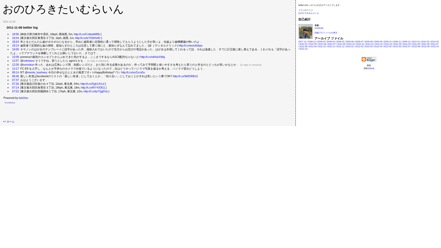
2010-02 (425, 41)
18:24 (15, 41)
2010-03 (435, 41)
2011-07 (435, 44)
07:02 (15, 91)
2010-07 (332, 44)
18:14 (15, 45)
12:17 (15, 68)
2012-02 (359, 46)
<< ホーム (8, 121)
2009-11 (397, 41)
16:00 (15, 49)
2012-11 (303, 49)
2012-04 (378, 46)
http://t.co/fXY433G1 (93, 87)
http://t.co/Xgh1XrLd (92, 83)
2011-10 (322, 46)
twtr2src (23, 97)
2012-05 (388, 46)
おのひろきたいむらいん (63, 9)
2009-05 (340, 41)
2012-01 (350, 46)
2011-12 (340, 46)
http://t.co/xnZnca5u (133, 72)
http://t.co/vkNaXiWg (152, 56)
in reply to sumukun (251, 65)
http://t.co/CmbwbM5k (87, 34)
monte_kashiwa (37, 72)
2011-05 (416, 44)
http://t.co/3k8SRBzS (185, 76)
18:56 (15, 34)
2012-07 (407, 46)
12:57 (15, 60)
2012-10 (435, 46)
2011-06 (425, 44)
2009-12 (406, 41)
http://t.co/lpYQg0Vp (96, 91)
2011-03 (397, 44)
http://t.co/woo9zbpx (190, 45)
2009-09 (378, 41)
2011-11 (331, 46)
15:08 (15, 56)
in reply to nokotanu (98, 61)
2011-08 (303, 46)
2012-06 (397, 46)
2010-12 (369, 44)
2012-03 (369, 46)
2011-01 (379, 44)
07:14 (15, 87)
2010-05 (313, 44)
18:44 (15, 38)
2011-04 (407, 44)
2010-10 (351, 44)
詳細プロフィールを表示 (326, 33)
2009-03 (321, 41)
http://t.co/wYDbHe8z (88, 38)
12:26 (15, 64)
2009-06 (350, 41)
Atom (371, 68)
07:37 (15, 80)
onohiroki (319, 28)
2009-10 (388, 41)
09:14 (15, 72)
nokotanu (28, 60)
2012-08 (416, 46)
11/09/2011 (10, 103)
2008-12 (312, 41)
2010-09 (341, 44)
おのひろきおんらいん (308, 13)
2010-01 (416, 41)
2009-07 (359, 41)
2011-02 (388, 44)
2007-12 (302, 41)
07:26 (15, 83)
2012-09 (425, 46)
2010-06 (322, 44)
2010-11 (360, 44)
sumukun (28, 64)
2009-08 (369, 41)
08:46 (15, 76)
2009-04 (331, 41)
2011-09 (312, 46)
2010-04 (303, 44)
